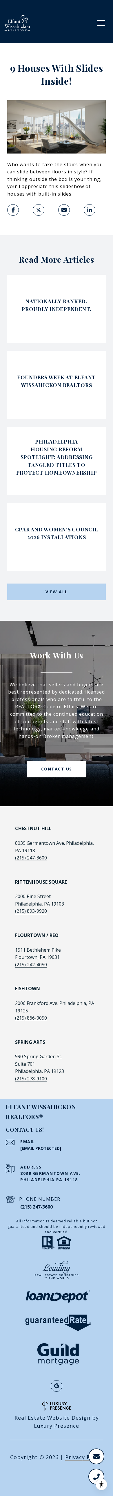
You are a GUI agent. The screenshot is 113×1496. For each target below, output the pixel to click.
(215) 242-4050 (31, 964)
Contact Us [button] (56, 769)
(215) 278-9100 (31, 1078)
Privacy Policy (84, 1457)
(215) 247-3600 (31, 858)
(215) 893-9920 (31, 911)
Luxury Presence (56, 1425)
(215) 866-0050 (31, 1018)
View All (56, 591)
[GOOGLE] (56, 1386)
